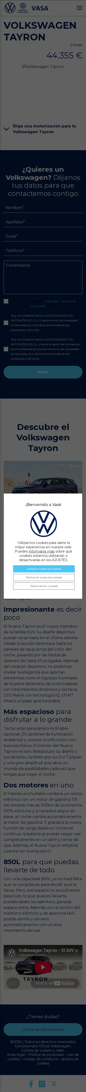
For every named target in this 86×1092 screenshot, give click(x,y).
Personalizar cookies (44, 586)
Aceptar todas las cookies (44, 569)
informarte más (41, 551)
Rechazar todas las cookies (44, 577)
